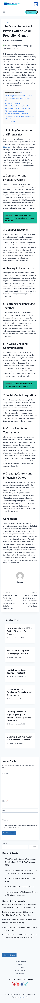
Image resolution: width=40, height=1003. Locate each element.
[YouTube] (18, 984)
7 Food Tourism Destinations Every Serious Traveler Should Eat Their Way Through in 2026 (20, 862)
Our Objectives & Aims (20, 963)
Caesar (7, 40)
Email (4, 810)
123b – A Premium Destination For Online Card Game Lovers (19, 692)
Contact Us (20, 967)
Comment (6, 773)
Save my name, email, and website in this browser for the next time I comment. (21, 826)
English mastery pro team (11, 905)
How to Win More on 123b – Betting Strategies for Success (19, 631)
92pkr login (7, 147)
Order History (9, 955)
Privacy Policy (20, 970)
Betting (6, 22)
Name (5, 801)
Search (4, 843)
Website (5, 820)
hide (21, 92)
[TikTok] (26, 984)
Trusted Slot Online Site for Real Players (19, 887)
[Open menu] (4, 12)
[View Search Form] (36, 4)
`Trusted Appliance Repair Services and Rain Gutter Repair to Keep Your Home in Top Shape (30, 599)
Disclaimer (20, 974)
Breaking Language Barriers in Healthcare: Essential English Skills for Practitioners (10, 600)
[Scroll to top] (25, 996)
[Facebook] (22, 984)
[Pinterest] (14, 984)
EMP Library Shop (31, 12)
